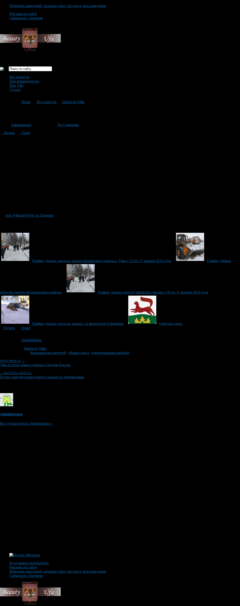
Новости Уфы (73, 102)
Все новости (19, 77)
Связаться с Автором (26, 18)
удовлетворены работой (110, 353)
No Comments (68, 125)
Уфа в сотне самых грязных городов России (35, 363)
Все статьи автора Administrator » (26, 423)
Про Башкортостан (24, 81)
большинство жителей (48, 353)
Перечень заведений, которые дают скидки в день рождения (57, 6)
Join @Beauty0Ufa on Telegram (28, 215)
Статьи (15, 90)
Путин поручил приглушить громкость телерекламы (42, 375)
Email (25, 133)
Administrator (21, 125)
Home (26, 102)
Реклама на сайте (23, 14)
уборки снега (78, 353)
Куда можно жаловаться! (29, 563)
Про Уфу (16, 85)
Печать (8, 133)
